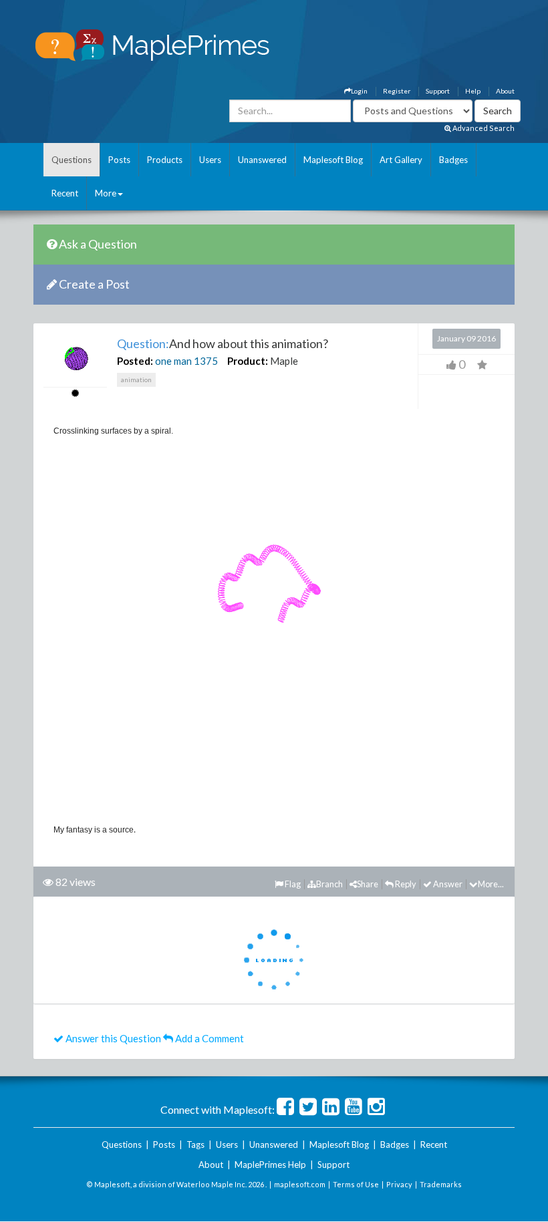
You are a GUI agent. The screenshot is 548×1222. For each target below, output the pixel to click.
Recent (64, 193)
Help (473, 91)
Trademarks (441, 1184)
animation (136, 379)
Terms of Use (356, 1184)
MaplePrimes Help (270, 1164)
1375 (206, 361)
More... (491, 884)
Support (438, 91)
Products (164, 159)
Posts (119, 159)
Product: (247, 361)
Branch (329, 884)
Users (210, 159)
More (105, 193)
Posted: (135, 361)
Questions (71, 159)
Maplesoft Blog (333, 159)
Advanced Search (483, 128)
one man (173, 361)
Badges (453, 159)
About (505, 91)
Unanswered (262, 159)
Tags (195, 1144)
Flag (292, 884)
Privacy (399, 1184)
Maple (284, 361)
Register (396, 91)
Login (359, 91)
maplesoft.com (299, 1184)
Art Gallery (401, 159)
